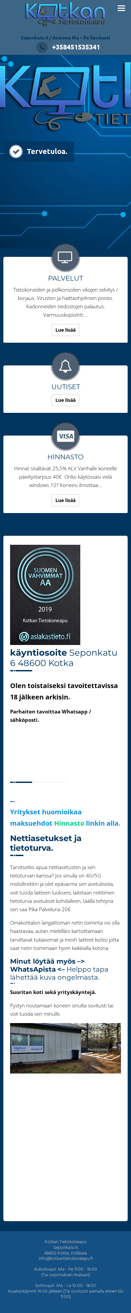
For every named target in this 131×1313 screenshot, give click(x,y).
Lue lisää (65, 330)
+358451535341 (76, 46)
